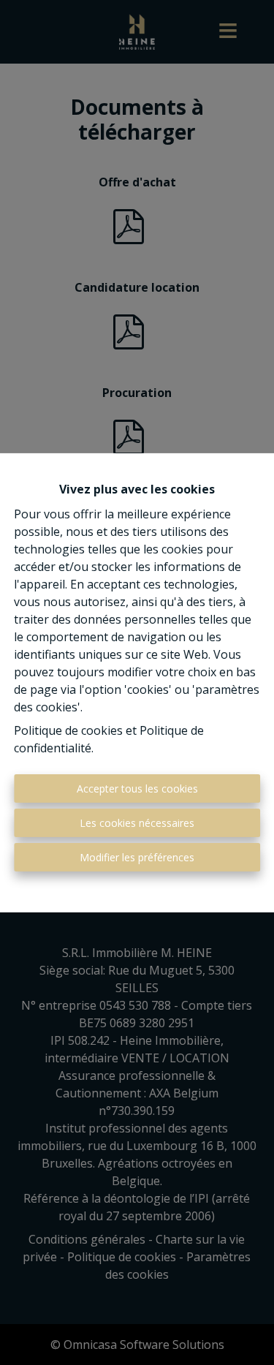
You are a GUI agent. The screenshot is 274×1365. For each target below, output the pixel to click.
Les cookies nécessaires (137, 823)
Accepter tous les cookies (137, 788)
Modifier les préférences (137, 857)
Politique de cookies (68, 730)
